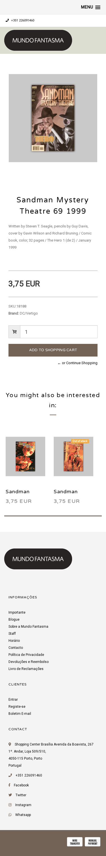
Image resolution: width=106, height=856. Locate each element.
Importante (16, 612)
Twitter (21, 795)
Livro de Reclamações (26, 669)
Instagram (23, 805)
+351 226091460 (22, 20)
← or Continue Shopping (77, 363)
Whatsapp (23, 815)
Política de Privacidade (26, 655)
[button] (90, 7)
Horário (14, 641)
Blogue (14, 619)
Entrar (13, 700)
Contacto (15, 648)
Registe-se (16, 707)
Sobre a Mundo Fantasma (28, 627)
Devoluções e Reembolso (28, 662)
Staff (12, 634)
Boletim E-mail (19, 714)
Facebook (21, 785)
